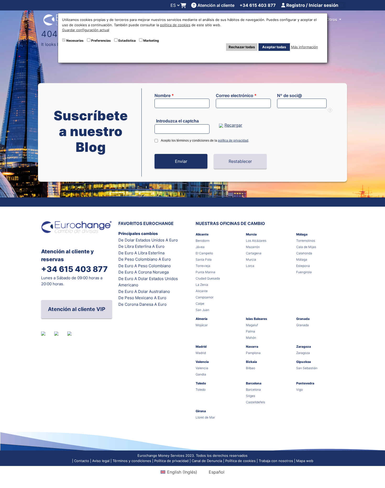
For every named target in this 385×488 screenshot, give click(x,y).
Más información (304, 47)
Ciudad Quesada (208, 278)
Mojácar (202, 325)
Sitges (250, 396)
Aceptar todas (274, 47)
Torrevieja (203, 266)
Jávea (200, 247)
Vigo (299, 390)
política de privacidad (233, 140)
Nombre (164, 95)
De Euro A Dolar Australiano (144, 291)
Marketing (151, 40)
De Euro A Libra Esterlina (141, 252)
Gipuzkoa (303, 362)
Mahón (251, 338)
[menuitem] (179, 472)
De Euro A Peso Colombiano (144, 265)
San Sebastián (306, 368)
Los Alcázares (256, 241)
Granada (303, 319)
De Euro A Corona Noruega (143, 272)
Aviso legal (100, 461)
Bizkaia (251, 362)
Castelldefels (255, 402)
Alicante (202, 234)
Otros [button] (332, 19)
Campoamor (204, 297)
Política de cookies (240, 461)
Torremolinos (305, 241)
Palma (250, 331)
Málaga (301, 234)
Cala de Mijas (306, 247)
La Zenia (202, 285)
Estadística (127, 40)
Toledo (201, 383)
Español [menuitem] (216, 472)
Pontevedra (305, 383)
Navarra (252, 346)
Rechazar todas (242, 47)
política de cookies (175, 25)
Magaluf (252, 325)
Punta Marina (205, 272)
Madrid (201, 346)
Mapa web (304, 461)
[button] (181, 161)
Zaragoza (303, 346)
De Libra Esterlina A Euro (141, 246)
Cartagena (253, 253)
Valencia (202, 362)
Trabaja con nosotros (276, 461)
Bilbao (250, 368)
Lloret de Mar (205, 417)
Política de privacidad (171, 461)
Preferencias (101, 40)
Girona (201, 411)
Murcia (251, 234)
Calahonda (304, 253)
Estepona (303, 266)
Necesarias (75, 40)
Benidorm (203, 241)
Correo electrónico (236, 95)
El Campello (204, 253)
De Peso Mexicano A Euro (142, 297)
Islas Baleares (256, 319)
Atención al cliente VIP (76, 309)
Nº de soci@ (289, 95)
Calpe (200, 303)
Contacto (81, 461)
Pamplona (253, 353)
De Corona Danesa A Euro (142, 304)
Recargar (233, 125)
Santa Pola (204, 259)
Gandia (201, 374)
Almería (201, 319)
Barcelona (253, 383)
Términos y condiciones (132, 461)
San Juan (202, 310)
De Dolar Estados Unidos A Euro (148, 240)
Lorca (250, 266)
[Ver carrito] (183, 5)
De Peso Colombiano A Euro (144, 259)
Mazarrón (253, 247)
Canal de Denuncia (207, 461)
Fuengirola (304, 272)
